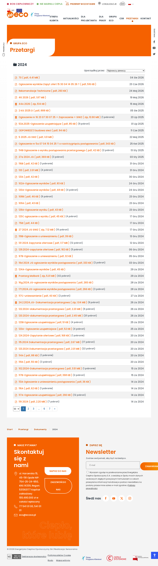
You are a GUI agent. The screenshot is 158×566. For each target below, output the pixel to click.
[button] (129, 3)
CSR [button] (121, 18)
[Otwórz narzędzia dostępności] (154, 555)
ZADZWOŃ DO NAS (58, 486)
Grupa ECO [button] (113, 18)
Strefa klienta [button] (54, 18)
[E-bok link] (122, 4)
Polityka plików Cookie (59, 555)
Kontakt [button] (146, 18)
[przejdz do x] (121, 498)
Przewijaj (4, 47)
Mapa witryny (63, 560)
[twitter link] (154, 54)
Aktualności (71, 18)
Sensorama (71, 549)
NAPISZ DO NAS (58, 471)
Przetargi (132, 18)
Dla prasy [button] (102, 18)
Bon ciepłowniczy (22, 4)
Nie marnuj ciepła (51, 4)
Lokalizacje (109, 4)
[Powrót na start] (28, 15)
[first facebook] (154, 42)
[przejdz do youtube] (113, 498)
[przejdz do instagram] (130, 498)
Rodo (50, 560)
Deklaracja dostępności (34, 556)
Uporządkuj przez (94, 70)
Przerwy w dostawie (82, 4)
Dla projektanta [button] (89, 18)
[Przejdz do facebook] (105, 498)
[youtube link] (154, 48)
